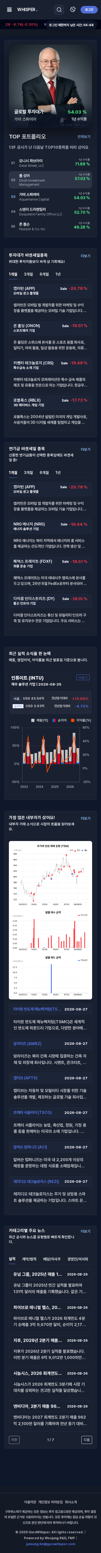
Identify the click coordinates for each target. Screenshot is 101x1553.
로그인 (89, 10)
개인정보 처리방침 (50, 1502)
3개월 (28, 274)
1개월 (13, 274)
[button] (50, 301)
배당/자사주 (52, 1259)
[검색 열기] (59, 10)
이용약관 (30, 1502)
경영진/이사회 (77, 1259)
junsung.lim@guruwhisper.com (50, 1544)
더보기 (85, 256)
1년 (58, 274)
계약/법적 (29, 1259)
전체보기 (84, 136)
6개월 (44, 274)
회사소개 (71, 1502)
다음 (87, 1440)
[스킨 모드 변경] (72, 9)
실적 (12, 1259)
